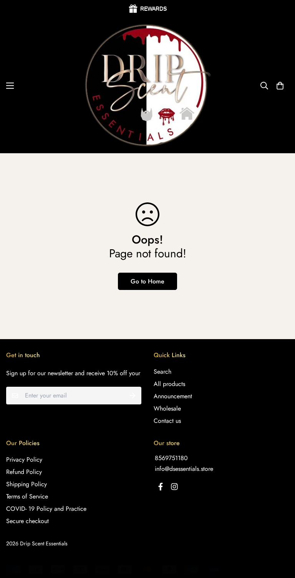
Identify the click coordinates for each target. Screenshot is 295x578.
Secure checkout (27, 521)
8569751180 (171, 458)
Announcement (173, 396)
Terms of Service (27, 496)
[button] (280, 85)
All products (169, 383)
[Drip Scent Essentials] (147, 85)
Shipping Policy (26, 484)
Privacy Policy (24, 459)
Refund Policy (24, 471)
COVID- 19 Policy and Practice (46, 508)
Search (162, 371)
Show (147, 9)
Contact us (167, 420)
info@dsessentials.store (184, 468)
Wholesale (167, 408)
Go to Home (147, 281)
